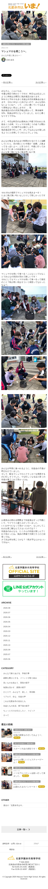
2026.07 (6, 612)
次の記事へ (40, 82)
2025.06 (6, 659)
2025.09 (6, 650)
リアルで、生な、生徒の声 (14, 697)
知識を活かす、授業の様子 (14, 687)
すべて (6, 715)
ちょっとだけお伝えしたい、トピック (19, 711)
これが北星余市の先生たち (14, 701)
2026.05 (6, 622)
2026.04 (6, 626)
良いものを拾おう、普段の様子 (16, 683)
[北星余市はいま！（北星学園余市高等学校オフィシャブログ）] (24, 5)
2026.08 (6, 608)
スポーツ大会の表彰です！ (25, 749)
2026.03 (6, 631)
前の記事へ (8, 82)
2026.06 (6, 617)
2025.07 (6, 654)
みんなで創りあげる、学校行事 (16, 673)
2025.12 (6, 636)
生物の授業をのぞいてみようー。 (28, 735)
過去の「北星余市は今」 (13, 805)
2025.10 (6, 645)
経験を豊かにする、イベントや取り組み (20, 678)
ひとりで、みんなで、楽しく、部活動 (19, 692)
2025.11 (6, 640)
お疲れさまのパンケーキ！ (25, 787)
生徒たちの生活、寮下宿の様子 (16, 706)
